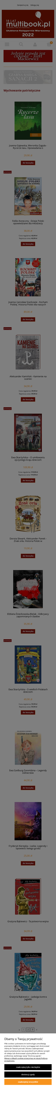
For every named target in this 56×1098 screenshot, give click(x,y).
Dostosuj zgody (28, 1074)
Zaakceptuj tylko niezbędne (28, 1067)
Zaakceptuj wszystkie (28, 1082)
